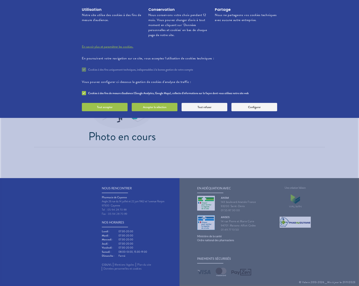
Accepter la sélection (154, 107)
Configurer (254, 107)
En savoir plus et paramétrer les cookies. (107, 46)
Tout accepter (105, 107)
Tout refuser (204, 107)
